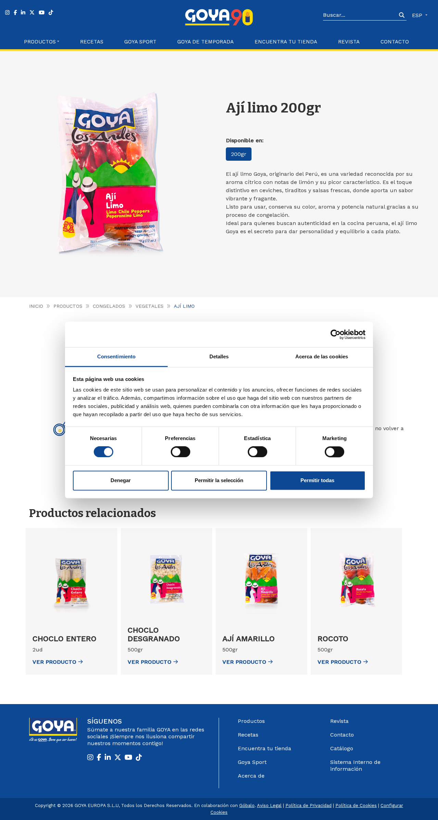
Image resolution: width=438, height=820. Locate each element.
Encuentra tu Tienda (286, 42)
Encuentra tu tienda (264, 748)
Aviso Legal (269, 805)
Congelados (109, 306)
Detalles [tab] (219, 356)
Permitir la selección (219, 480)
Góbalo (247, 805)
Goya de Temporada (205, 42)
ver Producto (54, 661)
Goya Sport (140, 42)
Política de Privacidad (308, 805)
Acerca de (251, 775)
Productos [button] (40, 42)
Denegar (121, 480)
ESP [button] (418, 15)
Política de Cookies (356, 805)
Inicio (36, 306)
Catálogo (341, 748)
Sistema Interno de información (355, 765)
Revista (349, 42)
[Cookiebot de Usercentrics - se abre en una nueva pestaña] (335, 334)
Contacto (395, 42)
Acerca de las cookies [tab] (321, 356)
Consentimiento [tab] (116, 356)
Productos (67, 306)
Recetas (91, 42)
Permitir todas (317, 480)
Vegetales (150, 306)
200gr (238, 154)
